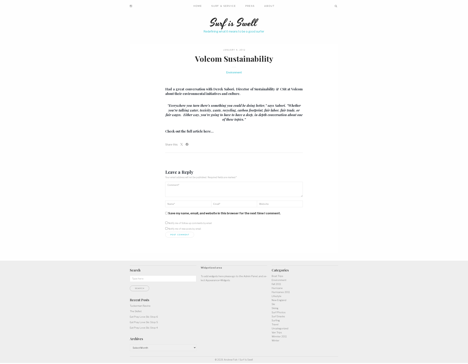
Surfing (276, 320)
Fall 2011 (276, 284)
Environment (234, 72)
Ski (273, 304)
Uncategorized (280, 328)
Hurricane (277, 288)
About (269, 5)
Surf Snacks (278, 316)
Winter (275, 340)
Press (249, 5)
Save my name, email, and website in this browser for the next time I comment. (224, 213)
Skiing (275, 308)
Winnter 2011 (279, 336)
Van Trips (277, 332)
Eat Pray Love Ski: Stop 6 (144, 316)
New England (279, 300)
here (207, 131)
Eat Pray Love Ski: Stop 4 (144, 327)
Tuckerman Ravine (140, 305)
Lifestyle (276, 296)
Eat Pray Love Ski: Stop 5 (144, 322)
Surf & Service (223, 5)
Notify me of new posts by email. (184, 228)
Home (197, 5)
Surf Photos (279, 312)
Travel (275, 324)
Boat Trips (277, 276)
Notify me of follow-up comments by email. (190, 223)
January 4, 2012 (234, 50)
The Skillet (135, 311)
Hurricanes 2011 (281, 292)
